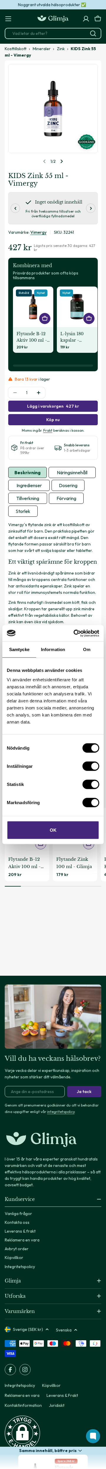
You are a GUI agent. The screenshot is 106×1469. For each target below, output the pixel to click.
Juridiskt (56, 1405)
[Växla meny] (8, 18)
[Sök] (93, 33)
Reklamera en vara (22, 1395)
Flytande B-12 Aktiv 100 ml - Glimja (31, 337)
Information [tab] (53, 649)
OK (53, 829)
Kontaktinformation (23, 1405)
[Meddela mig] (44, 318)
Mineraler (42, 48)
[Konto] (86, 18)
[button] (22, 1433)
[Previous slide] (44, 161)
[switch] (90, 766)
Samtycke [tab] (19, 649)
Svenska (64, 1330)
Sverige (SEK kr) (28, 1329)
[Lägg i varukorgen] (89, 318)
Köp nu (53, 419)
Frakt (47, 430)
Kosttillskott (15, 48)
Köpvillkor (51, 1385)
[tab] (27, 472)
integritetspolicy (60, 1111)
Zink (61, 48)
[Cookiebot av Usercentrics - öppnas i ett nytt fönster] (74, 633)
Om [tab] (86, 649)
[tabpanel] (53, 573)
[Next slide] (61, 161)
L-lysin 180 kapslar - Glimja (72, 337)
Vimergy (38, 232)
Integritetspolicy (20, 1385)
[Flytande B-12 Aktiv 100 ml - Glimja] (33, 307)
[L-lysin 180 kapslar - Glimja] (77, 307)
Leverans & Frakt (62, 1395)
